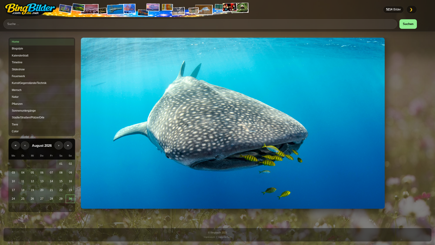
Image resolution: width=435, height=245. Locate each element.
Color (15, 131)
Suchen (408, 24)
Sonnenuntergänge (24, 110)
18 (22, 190)
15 (61, 181)
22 (61, 190)
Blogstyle (17, 48)
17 (13, 190)
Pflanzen (17, 103)
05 (32, 172)
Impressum (209, 237)
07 (51, 172)
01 (61, 163)
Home (15, 41)
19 (32, 190)
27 (42, 198)
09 (70, 172)
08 (61, 172)
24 (13, 198)
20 (42, 190)
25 (22, 198)
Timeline (17, 62)
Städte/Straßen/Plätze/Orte (28, 117)
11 (22, 181)
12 (32, 181)
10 (13, 181)
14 (51, 181)
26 (32, 198)
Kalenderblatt (20, 55)
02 (70, 163)
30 (70, 198)
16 (70, 181)
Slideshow (18, 69)
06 (42, 172)
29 (61, 198)
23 (70, 190)
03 (13, 172)
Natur (15, 96)
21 (51, 190)
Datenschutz (225, 237)
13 (42, 181)
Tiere (15, 124)
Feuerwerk (18, 76)
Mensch (17, 90)
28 (51, 198)
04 (22, 172)
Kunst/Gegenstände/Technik (29, 83)
